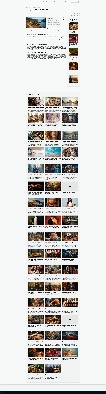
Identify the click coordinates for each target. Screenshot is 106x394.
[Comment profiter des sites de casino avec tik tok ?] (73, 38)
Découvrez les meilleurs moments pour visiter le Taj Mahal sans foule (69, 108)
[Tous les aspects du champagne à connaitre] (70, 302)
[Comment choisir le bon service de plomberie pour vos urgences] (36, 168)
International (48, 1)
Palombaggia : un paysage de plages (53, 22)
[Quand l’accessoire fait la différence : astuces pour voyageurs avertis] (36, 101)
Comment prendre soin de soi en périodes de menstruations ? (69, 209)
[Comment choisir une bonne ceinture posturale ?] (53, 202)
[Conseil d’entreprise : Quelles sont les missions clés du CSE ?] (36, 269)
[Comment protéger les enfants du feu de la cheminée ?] (36, 352)
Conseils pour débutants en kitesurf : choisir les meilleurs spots (53, 159)
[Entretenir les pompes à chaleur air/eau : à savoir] (53, 335)
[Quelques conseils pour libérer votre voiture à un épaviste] (53, 368)
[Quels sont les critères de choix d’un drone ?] (70, 236)
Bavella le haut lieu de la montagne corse (54, 24)
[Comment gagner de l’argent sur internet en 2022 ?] (36, 368)
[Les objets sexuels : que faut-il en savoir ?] (70, 319)
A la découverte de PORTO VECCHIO (53, 20)
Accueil (27, 7)
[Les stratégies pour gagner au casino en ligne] (53, 319)
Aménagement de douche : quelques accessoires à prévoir (70, 227)
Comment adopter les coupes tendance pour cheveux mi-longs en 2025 (53, 143)
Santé (54, 1)
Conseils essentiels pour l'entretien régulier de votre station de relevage (70, 143)
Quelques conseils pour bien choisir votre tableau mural (35, 260)
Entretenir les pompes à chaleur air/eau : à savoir (52, 342)
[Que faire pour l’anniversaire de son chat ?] (53, 236)
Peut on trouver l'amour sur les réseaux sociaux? (68, 342)
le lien (47, 37)
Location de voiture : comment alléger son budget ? (34, 326)
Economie (42, 1)
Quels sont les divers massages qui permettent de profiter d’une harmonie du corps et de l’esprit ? (73, 58)
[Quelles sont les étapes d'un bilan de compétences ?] (70, 352)
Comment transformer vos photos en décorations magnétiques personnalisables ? (52, 125)
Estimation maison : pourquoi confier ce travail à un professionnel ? (35, 244)
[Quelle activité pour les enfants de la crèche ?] (36, 302)
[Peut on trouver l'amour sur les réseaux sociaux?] (70, 335)
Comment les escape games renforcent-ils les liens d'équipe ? (69, 124)
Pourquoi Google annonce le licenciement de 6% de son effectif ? (53, 276)
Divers (66, 1)
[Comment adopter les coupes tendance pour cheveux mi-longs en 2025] (53, 135)
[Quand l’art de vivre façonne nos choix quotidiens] (53, 101)
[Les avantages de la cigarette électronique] (70, 269)
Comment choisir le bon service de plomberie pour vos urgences (35, 175)
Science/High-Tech (60, 1)
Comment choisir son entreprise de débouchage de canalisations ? (52, 309)
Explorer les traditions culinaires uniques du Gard (35, 142)
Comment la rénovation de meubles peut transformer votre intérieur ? (35, 124)
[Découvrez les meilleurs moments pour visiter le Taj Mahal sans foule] (70, 101)
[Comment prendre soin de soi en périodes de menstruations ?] (70, 202)
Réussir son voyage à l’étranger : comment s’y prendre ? (52, 193)
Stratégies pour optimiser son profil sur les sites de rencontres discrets (53, 175)
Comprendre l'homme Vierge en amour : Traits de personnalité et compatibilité (52, 227)
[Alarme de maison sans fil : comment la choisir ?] (70, 168)
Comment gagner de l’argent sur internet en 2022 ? (35, 375)
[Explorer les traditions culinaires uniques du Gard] (36, 135)
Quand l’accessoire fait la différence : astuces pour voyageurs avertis (36, 108)
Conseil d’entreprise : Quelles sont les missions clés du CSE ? (35, 276)
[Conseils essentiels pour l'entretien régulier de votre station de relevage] (70, 135)
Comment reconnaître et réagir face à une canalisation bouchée (70, 159)
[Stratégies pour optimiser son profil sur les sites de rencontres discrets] (53, 168)
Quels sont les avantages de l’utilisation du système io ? (68, 260)
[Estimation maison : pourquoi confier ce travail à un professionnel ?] (36, 236)
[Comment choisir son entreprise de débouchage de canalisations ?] (53, 302)
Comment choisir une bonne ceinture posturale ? (51, 209)
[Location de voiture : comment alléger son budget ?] (36, 319)
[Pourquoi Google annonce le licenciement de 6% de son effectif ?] (53, 269)
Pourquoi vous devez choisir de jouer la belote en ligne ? (73, 71)
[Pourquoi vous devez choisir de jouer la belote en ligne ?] (73, 65)
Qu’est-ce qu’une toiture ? (73, 84)
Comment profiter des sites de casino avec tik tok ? (73, 44)
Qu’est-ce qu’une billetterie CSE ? (35, 192)
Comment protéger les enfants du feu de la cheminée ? (35, 359)
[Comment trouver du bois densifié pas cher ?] (73, 26)
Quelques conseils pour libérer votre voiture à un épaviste (53, 375)
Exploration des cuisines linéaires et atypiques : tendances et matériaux (36, 159)
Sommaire (50, 18)
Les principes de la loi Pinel (68, 292)
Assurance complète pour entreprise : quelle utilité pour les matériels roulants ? (36, 210)
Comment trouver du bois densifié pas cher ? (73, 32)
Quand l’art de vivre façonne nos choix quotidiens (52, 108)
